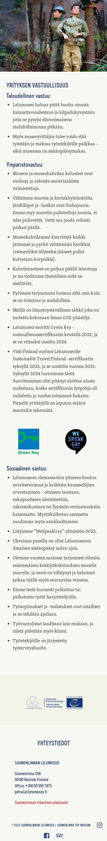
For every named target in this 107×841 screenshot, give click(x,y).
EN (91, 6)
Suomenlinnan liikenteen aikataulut (41, 802)
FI (85, 6)
